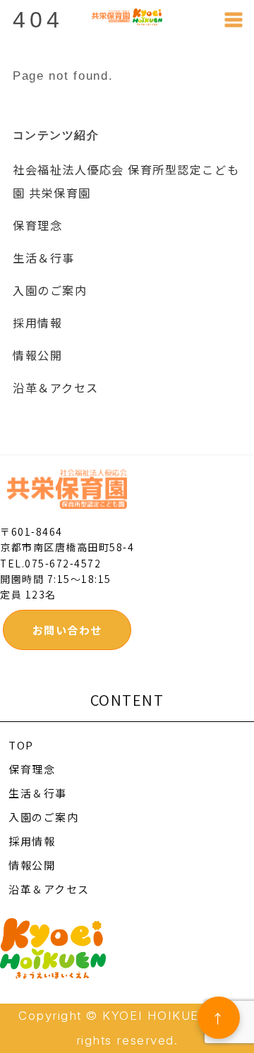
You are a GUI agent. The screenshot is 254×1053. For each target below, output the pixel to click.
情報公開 (37, 355)
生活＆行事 (44, 257)
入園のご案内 (50, 290)
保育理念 (37, 225)
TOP (21, 745)
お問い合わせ (67, 629)
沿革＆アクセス (56, 387)
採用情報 (37, 322)
